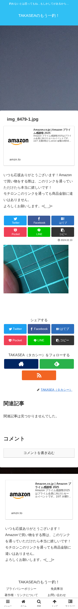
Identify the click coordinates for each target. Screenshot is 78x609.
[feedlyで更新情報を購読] (57, 364)
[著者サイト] (21, 364)
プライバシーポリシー (21, 588)
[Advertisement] (39, 69)
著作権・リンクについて (21, 595)
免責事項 (57, 588)
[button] (69, 444)
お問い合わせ (57, 595)
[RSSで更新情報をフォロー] (39, 375)
